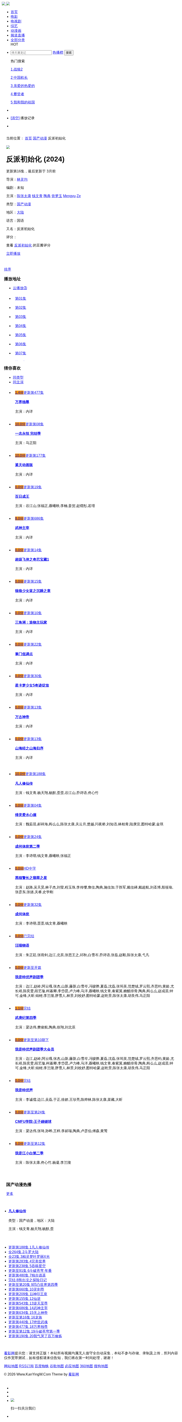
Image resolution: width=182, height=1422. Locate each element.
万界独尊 (28, 1327)
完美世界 (27, 1261)
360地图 (86, 1366)
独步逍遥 (27, 1275)
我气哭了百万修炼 (35, 1336)
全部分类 (18, 40)
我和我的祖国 (23, 102)
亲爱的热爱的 (23, 86)
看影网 (9, 1353)
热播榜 (58, 52)
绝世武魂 (28, 1322)
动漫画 (16, 30)
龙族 (25, 1317)
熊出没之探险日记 (27, 1280)
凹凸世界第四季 (33, 1285)
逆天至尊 (28, 1303)
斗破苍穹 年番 (30, 1271)
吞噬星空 (27, 1266)
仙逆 (24, 1299)
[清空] (15, 118)
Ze (79, 196)
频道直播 (18, 35)
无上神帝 (28, 1313)
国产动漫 (40, 138)
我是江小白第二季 (29, 1153)
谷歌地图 (57, 1366)
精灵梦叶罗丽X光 (29, 1256)
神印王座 (27, 1294)
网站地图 (11, 1366)
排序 (7, 269)
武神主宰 (28, 1308)
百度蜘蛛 (42, 1366)
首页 (14, 12)
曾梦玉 (56, 196)
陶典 (47, 196)
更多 (9, 1194)
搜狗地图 (101, 1366)
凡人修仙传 (17, 1211)
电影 (14, 16)
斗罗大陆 (23, 1252)
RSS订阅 (26, 1366)
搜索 (69, 52)
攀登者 (17, 94)
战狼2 (17, 69)
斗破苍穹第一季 (34, 1331)
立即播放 (13, 253)
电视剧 (16, 21)
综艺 (14, 26)
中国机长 (19, 77)
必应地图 (72, 1366)
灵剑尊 (26, 1289)
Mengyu (69, 196)
